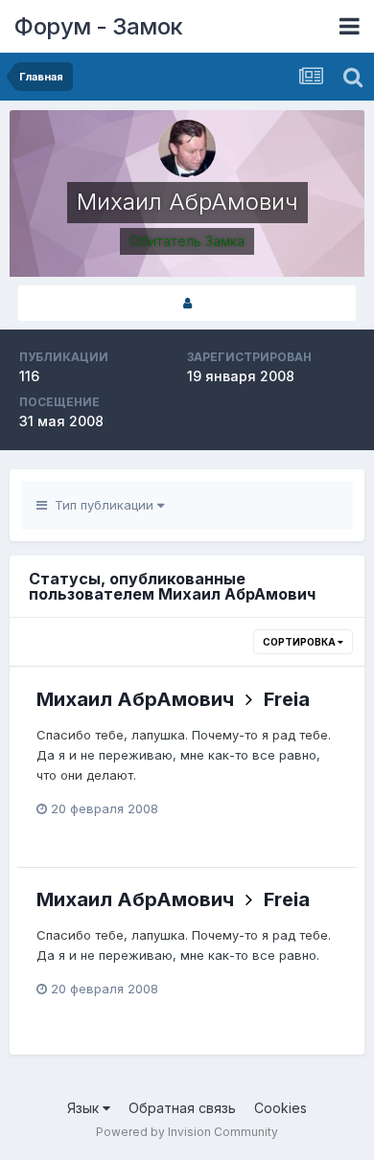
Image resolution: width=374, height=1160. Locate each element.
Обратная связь (182, 1108)
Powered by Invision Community (187, 1132)
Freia (287, 699)
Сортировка (300, 642)
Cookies (280, 1108)
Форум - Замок (98, 26)
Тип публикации (102, 504)
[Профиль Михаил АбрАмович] (187, 303)
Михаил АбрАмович (135, 699)
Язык (85, 1108)
